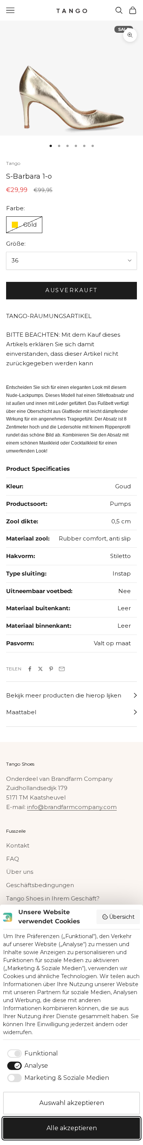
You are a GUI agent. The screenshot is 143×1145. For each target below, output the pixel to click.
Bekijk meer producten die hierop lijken (63, 695)
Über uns (19, 871)
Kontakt (17, 845)
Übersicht (122, 916)
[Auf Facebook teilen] (30, 669)
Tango (13, 163)
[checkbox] (31, 1053)
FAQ (12, 858)
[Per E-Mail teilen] (62, 669)
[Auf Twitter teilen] (40, 669)
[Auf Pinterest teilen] (51, 669)
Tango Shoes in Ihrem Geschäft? (53, 898)
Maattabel (21, 712)
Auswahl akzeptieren (71, 1103)
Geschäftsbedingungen (40, 885)
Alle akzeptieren (72, 1128)
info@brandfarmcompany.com (72, 807)
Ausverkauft (71, 290)
